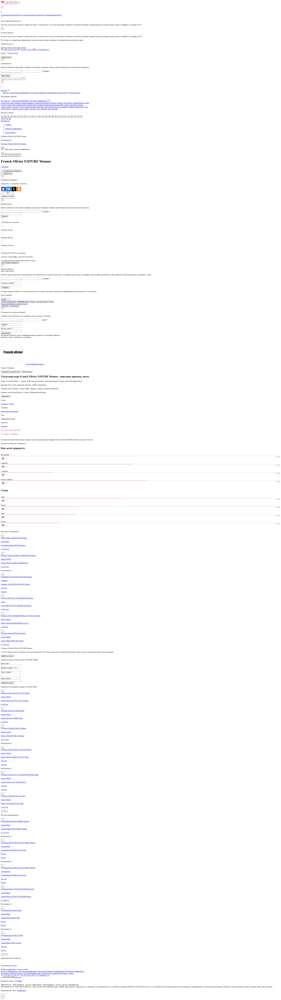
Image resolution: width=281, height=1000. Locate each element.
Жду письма (6, 333)
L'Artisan (14, 109)
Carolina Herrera (78, 103)
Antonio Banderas (27, 103)
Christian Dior (21, 105)
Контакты (57, 15)
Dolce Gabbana (38, 105)
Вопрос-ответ (36, 973)
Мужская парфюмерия (38, 101)
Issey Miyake (49, 107)
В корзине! (14, 304)
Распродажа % (62, 93)
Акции (32, 15)
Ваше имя (5, 663)
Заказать (5, 216)
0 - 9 (3, 119)
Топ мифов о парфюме (9, 434)
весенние (4, 404)
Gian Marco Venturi (76, 105)
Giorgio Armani (6, 107)
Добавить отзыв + (8, 656)
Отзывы (12, 15)
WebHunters (21, 990)
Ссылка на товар (8, 283)
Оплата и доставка (22, 15)
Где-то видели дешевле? (10, 263)
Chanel (8, 105)
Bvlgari (53, 103)
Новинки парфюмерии (48, 93)
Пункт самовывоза (47, 15)
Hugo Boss (40, 107)
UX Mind (18, 981)
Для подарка (34, 93)
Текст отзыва (6, 672)
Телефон (46, 71)
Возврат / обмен (68, 973)
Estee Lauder (64, 105)
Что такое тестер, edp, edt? (10, 430)
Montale (55, 109)
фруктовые (14, 411)
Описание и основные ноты (11, 372)
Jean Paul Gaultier (60, 107)
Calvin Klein (67, 103)
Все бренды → (6, 101)
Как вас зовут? (7, 329)
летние (11, 404)
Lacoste (20, 109)
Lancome (32, 109)
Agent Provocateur (7, 103)
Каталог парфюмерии (9, 971)
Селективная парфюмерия (19, 93)
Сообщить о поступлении (10, 306)
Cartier (86, 103)
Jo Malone (71, 107)
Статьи (37, 15)
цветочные (5, 411)
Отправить (5, 287)
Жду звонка (6, 76)
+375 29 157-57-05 (10, 50)
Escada (56, 105)
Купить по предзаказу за (27, 302)
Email (45, 320)
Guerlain (27, 107)
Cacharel (59, 103)
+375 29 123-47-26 (26, 50)
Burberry (47, 103)
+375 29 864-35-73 (42, 50)
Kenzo (3, 109)
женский (4, 426)
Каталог (6, 93)
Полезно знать (27, 372)
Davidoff (29, 105)
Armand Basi (39, 103)
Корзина (4, 88)
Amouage (17, 103)
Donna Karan (49, 105)
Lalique (26, 109)
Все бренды (5, 121)
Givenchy (15, 107)
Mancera (44, 109)
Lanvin (38, 109)
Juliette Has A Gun (81, 107)
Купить (4, 299)
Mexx (50, 109)
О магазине (5, 15)
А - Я (8, 119)
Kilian (8, 109)
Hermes (33, 107)
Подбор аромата (74, 93)
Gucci (22, 107)
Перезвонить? (6, 57)
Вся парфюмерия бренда (35, 364)
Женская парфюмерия (20, 101)
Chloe (14, 105)
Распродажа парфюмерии (74, 971)
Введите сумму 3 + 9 (8, 668)
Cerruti (3, 105)
